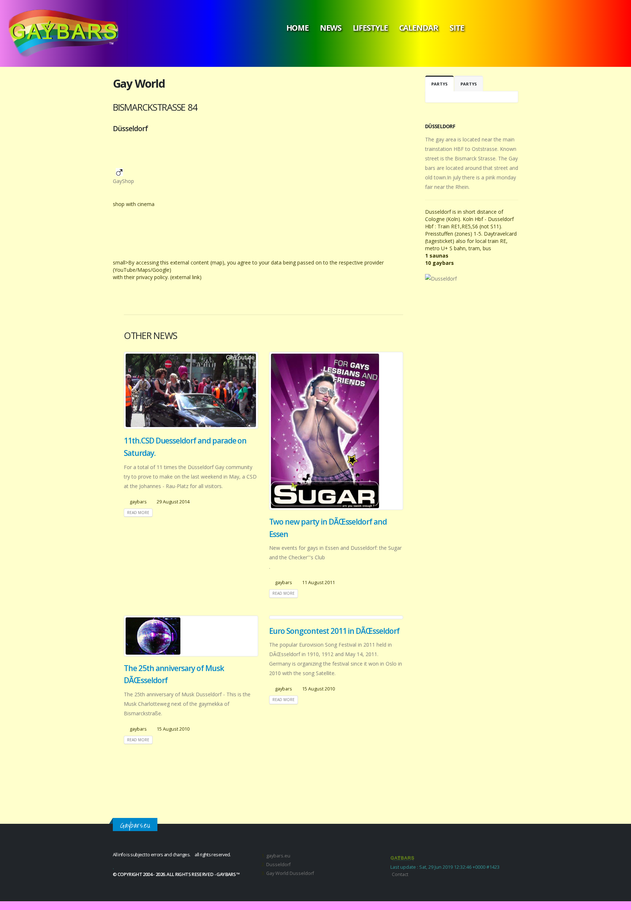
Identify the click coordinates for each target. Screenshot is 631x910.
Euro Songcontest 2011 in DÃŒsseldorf (334, 631)
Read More (138, 512)
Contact (400, 874)
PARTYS (439, 84)
